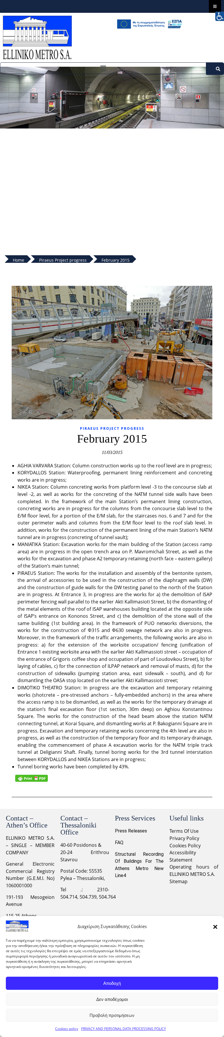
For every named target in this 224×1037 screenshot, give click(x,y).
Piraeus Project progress (112, 428)
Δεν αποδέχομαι (112, 999)
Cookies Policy (185, 845)
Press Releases (131, 831)
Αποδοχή (112, 983)
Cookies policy (66, 1028)
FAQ (119, 842)
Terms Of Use (184, 831)
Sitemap (178, 881)
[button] (215, 926)
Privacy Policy (184, 838)
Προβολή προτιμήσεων (112, 1015)
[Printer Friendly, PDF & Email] (31, 778)
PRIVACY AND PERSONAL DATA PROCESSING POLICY (123, 1028)
